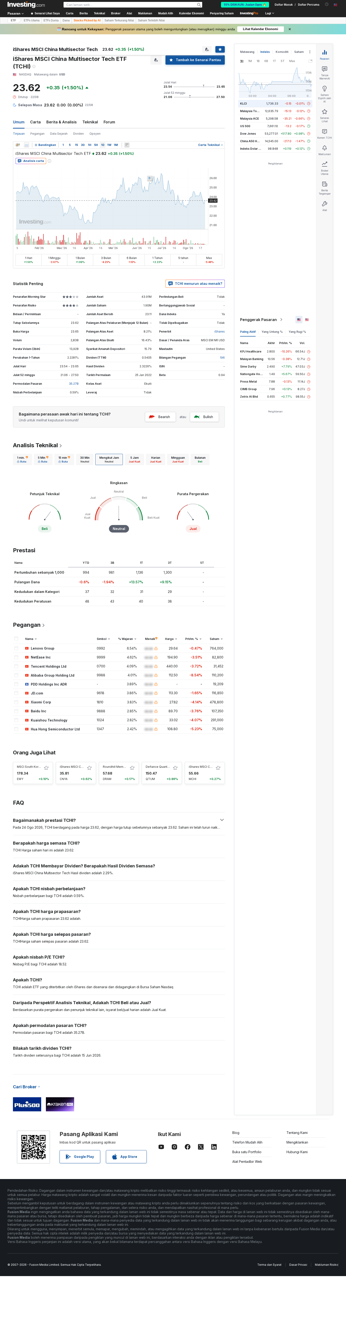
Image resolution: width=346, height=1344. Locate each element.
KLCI (243, 103)
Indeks (265, 52)
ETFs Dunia (51, 20)
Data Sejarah (59, 133)
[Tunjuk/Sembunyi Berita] (126, 145)
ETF (13, 20)
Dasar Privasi (298, 1264)
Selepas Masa (30, 105)
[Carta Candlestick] (17, 145)
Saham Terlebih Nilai (151, 20)
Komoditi (282, 52)
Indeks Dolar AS (251, 148)
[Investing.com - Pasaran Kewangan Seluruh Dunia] (26, 4)
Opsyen (95, 133)
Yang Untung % (272, 331)
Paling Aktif (248, 331)
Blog (235, 1133)
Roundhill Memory (115, 766)
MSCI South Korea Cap (32, 766)
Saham (299, 52)
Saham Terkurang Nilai (119, 20)
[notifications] (327, 4)
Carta (35, 122)
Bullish (208, 417)
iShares (219, 331)
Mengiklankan (297, 1142)
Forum (109, 122)
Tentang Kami (297, 1133)
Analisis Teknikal (35, 445)
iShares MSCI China (202, 766)
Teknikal (90, 122)
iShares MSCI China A (74, 766)
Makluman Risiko (326, 1264)
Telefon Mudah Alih (247, 1142)
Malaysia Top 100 (252, 111)
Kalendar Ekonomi (191, 13)
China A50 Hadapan (253, 141)
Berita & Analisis (61, 122)
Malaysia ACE (249, 118)
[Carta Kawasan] (26, 145)
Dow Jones (248, 133)
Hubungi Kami (297, 1152)
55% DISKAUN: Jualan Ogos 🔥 (245, 4)
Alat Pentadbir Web (247, 1162)
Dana (66, 20)
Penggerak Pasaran (258, 319)
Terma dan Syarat (269, 1264)
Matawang (247, 52)
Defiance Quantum (159, 766)
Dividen (78, 133)
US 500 (245, 126)
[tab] (22, 459)
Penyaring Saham (222, 13)
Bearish (164, 417)
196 (222, 357)
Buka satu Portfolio (247, 1152)
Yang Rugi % (297, 331)
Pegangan (37, 133)
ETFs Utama (32, 20)
